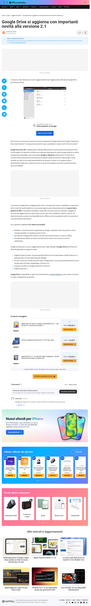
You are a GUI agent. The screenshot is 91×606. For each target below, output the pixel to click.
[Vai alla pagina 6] (46, 480)
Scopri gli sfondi (13, 432)
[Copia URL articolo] (4, 114)
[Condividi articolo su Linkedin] (4, 94)
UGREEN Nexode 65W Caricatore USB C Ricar (53, 469)
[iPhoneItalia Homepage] (17, 2)
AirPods (25, 7)
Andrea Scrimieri (11, 31)
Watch (33, 7)
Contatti (68, 600)
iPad (11, 7)
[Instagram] (75, 602)
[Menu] (4, 2)
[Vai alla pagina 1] (38, 480)
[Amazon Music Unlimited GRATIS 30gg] (10, 461)
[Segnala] (24, 405)
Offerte (66, 7)
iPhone (4, 7)
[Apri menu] (27, 2)
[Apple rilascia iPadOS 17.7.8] (45, 546)
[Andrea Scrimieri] (4, 33)
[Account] (85, 2)
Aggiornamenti (16, 15)
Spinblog (25, 600)
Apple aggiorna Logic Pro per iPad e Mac (16, 589)
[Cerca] (7, 2)
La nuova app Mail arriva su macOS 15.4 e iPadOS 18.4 (73, 559)
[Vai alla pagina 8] (49, 480)
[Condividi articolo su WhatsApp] (4, 107)
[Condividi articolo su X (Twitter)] (4, 87)
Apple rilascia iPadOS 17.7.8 (45, 558)
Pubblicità (85, 600)
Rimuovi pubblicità (45, 73)
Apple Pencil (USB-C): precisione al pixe (81, 469)
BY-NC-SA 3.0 (30, 602)
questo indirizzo (56, 274)
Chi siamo (62, 600)
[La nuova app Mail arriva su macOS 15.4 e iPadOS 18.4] (74, 546)
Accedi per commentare (68, 391)
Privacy (78, 600)
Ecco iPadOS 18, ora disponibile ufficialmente (73, 589)
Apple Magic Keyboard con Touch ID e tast (67, 469)
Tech (60, 7)
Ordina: (66, 384)
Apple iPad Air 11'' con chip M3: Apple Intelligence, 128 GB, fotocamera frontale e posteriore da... (40, 357)
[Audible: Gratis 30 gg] (24, 461)
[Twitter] (70, 602)
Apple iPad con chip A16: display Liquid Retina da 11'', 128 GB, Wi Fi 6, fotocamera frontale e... (39, 324)
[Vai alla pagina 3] (41, 480)
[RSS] (87, 602)
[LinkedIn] (84, 602)
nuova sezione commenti (19, 42)
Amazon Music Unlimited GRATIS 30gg (10, 469)
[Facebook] (67, 602)
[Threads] (78, 602)
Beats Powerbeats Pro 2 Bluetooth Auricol (39, 469)
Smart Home (43, 7)
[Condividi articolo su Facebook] (4, 80)
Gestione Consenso (40, 602)
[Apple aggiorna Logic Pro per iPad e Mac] (16, 576)
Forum (54, 7)
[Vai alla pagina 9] (51, 480)
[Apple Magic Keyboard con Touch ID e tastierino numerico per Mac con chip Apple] (67, 461)
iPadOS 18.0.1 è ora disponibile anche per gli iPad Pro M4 (44, 589)
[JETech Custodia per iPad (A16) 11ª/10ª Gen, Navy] (16, 341)
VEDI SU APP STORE (45, 133)
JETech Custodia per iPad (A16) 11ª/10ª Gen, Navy (37, 340)
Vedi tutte (78, 452)
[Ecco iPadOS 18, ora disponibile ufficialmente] (74, 576)
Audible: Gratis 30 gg (24, 468)
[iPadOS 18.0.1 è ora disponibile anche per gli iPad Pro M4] (45, 576)
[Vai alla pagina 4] (43, 480)
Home (4, 15)
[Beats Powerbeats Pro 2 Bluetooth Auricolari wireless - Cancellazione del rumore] (38, 461)
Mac (17, 7)
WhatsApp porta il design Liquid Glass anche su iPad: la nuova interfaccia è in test (16, 560)
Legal (73, 600)
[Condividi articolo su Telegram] (4, 101)
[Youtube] (72, 602)
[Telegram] (81, 602)
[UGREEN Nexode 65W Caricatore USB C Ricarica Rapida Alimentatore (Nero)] (53, 461)
